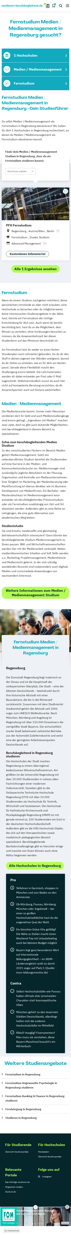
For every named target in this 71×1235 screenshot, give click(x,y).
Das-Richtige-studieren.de (17, 1182)
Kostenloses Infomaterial (27, 254)
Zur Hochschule (11, 1230)
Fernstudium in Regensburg (22, 1074)
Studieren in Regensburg (21, 1117)
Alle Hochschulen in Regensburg (35, 865)
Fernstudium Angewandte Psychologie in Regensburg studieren (31, 1085)
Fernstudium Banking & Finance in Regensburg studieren (34, 1098)
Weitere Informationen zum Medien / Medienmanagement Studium (35, 592)
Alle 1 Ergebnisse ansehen (35, 269)
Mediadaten (43, 1151)
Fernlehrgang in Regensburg (23, 1109)
